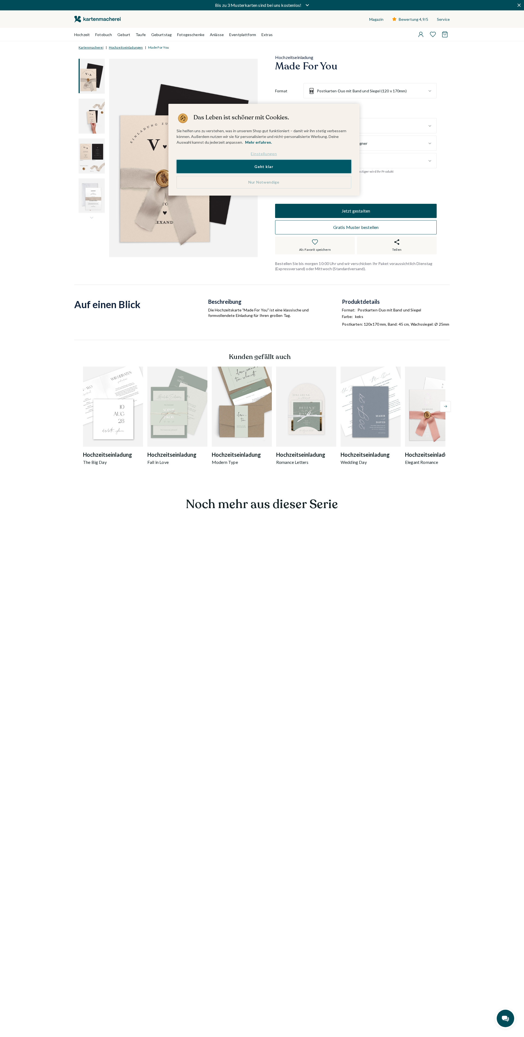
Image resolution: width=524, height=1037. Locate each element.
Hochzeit (82, 34)
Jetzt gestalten (356, 210)
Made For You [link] (158, 47)
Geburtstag (161, 34)
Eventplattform (242, 34)
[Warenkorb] (445, 34)
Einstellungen (264, 153)
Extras (267, 34)
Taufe (141, 34)
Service (443, 19)
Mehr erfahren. (258, 142)
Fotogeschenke (190, 34)
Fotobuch (103, 34)
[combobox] (370, 91)
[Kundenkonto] (421, 34)
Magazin (376, 19)
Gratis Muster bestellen (356, 227)
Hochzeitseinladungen (126, 47)
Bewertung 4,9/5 (413, 19)
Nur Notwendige (263, 182)
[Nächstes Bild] (92, 218)
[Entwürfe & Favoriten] (433, 34)
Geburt (123, 34)
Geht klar (263, 166)
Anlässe (217, 34)
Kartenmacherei (91, 47)
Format (281, 91)
